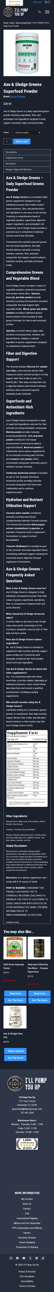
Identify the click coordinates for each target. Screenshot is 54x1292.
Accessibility (27, 1281)
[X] (30, 1258)
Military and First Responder (27, 1223)
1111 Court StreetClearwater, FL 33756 (27, 1101)
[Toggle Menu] (47, 12)
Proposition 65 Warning (27, 1247)
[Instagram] (11, 1258)
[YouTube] (23, 1258)
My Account (37, 2)
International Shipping (27, 1218)
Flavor (6, 132)
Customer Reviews (27, 1237)
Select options (16, 1051)
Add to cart (22, 141)
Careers (27, 1232)
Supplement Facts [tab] (14, 158)
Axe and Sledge (18, 96)
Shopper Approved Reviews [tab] (19, 169)
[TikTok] (43, 1258)
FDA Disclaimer (27, 1276)
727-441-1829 (27, 1112)
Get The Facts (15, 1000)
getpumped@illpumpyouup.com (27, 1108)
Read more (15, 993)
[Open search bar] (39, 12)
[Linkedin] (36, 1258)
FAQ (27, 1213)
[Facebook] (17, 1258)
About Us (27, 1203)
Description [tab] (11, 152)
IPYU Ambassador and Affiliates (27, 1227)
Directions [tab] (11, 163)
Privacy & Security (27, 1271)
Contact (27, 1208)
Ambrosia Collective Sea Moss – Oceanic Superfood (38, 968)
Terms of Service (27, 1286)
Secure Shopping (27, 1242)
